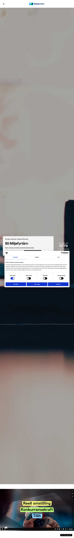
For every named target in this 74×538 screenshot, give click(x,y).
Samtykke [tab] (15, 257)
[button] (3, 4)
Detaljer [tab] (37, 257)
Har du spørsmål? (67, 535)
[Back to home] (37, 4)
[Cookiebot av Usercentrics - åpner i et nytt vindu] (62, 253)
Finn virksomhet (64, 249)
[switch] (29, 278)
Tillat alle (58, 284)
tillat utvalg (37, 284)
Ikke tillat (16, 284)
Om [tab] (59, 257)
